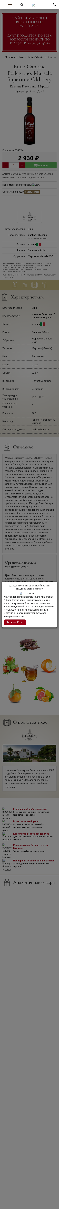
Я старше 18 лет (15, 622)
